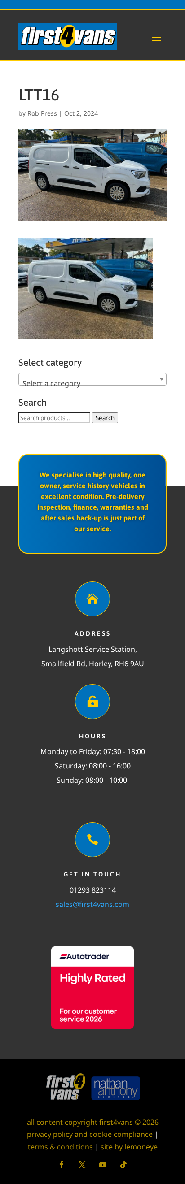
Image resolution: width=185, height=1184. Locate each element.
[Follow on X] (82, 1165)
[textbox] (92, 383)
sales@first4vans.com (92, 904)
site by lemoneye (129, 1147)
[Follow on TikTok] (123, 1165)
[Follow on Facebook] (61, 1165)
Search (105, 418)
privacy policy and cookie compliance (90, 1134)
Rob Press (42, 113)
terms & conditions (60, 1147)
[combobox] (92, 379)
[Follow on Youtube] (103, 1165)
